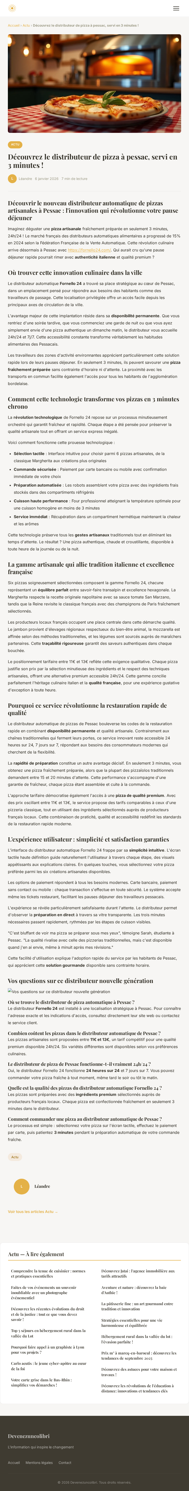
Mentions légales (39, 1462)
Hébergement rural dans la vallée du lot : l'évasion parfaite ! (136, 1339)
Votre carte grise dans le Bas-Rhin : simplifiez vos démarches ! (41, 1382)
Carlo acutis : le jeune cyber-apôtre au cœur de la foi (48, 1366)
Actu (26, 25)
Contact (65, 1462)
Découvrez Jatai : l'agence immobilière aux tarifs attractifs (138, 1273)
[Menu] (176, 8)
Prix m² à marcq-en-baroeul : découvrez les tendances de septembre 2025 (138, 1356)
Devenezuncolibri (29, 1435)
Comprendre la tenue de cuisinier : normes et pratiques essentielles (48, 1273)
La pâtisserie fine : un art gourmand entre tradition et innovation (137, 1306)
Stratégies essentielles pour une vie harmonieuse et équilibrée (131, 1323)
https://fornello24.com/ (89, 249)
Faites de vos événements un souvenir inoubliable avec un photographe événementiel (43, 1292)
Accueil (13, 25)
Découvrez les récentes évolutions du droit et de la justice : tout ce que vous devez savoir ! (47, 1314)
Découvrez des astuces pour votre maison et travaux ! (139, 1372)
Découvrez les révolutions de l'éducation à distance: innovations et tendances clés (137, 1388)
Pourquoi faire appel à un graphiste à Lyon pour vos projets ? (47, 1350)
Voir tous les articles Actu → (33, 1211)
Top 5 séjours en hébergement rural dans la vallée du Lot (48, 1333)
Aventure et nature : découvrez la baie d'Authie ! (134, 1290)
